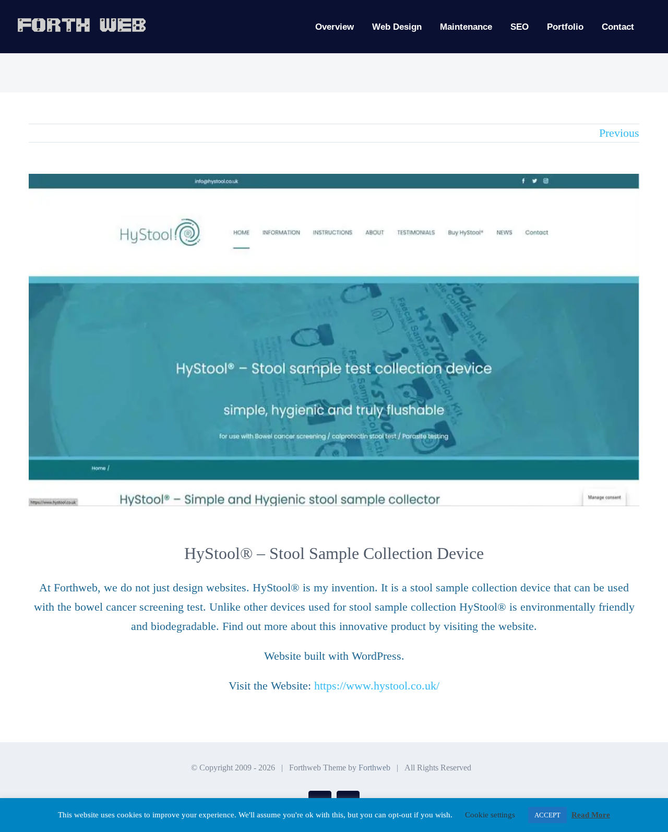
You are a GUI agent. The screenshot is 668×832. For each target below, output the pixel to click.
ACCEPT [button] (547, 815)
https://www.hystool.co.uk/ (376, 685)
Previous (619, 132)
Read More (590, 815)
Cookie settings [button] (490, 815)
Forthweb (374, 767)
